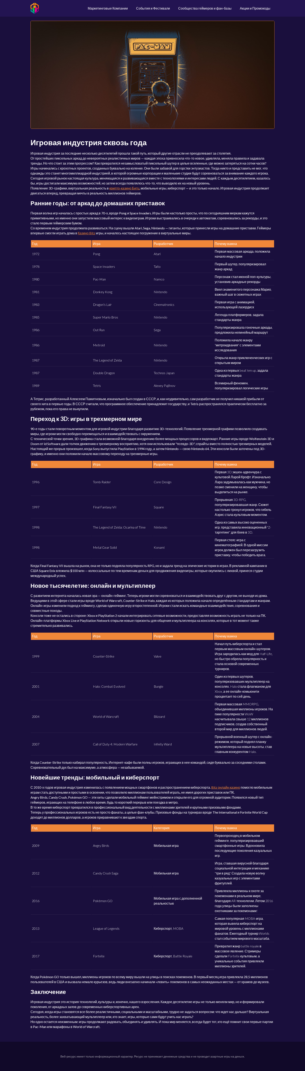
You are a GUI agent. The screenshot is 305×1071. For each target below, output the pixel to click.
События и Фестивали (153, 8)
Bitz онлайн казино (225, 787)
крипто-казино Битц (124, 188)
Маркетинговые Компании (108, 8)
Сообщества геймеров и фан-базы (205, 8)
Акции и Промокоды (255, 8)
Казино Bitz (86, 233)
